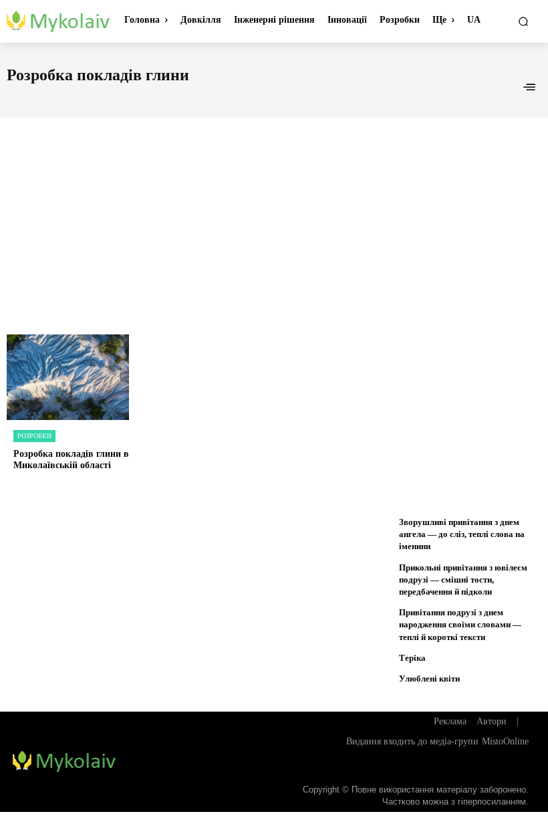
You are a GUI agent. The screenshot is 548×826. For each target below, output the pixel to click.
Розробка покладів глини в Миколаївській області (71, 459)
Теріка (412, 658)
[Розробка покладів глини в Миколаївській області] (68, 377)
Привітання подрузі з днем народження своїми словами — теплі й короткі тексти (460, 624)
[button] (523, 21)
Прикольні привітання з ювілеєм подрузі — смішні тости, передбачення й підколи (463, 579)
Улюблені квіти (429, 679)
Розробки (34, 435)
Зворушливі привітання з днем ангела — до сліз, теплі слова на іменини (462, 534)
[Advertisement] (274, 211)
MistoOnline (505, 741)
